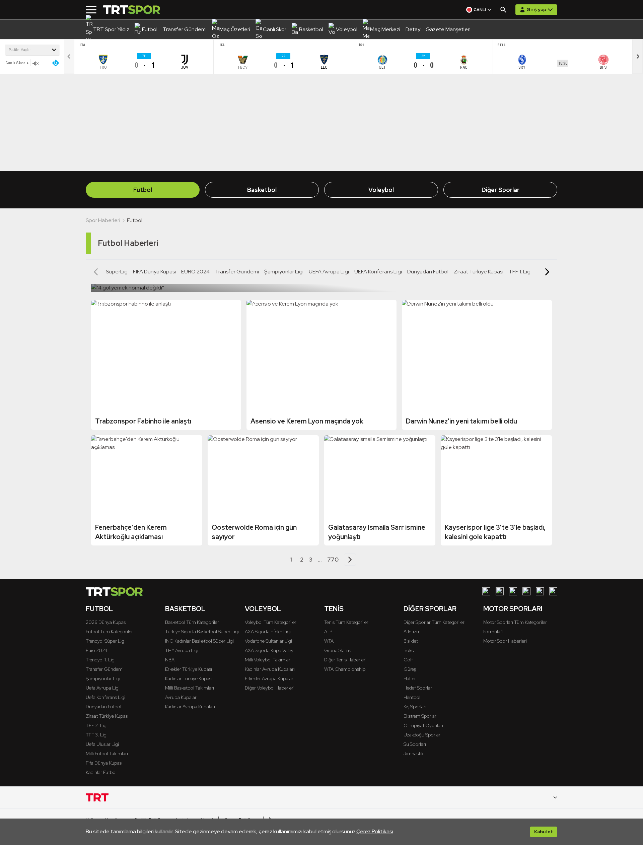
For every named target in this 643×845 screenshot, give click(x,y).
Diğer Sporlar (500, 190)
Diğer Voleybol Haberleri (269, 688)
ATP (328, 632)
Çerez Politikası (374, 831)
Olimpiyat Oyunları (423, 725)
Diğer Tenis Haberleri (345, 660)
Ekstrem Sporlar (420, 716)
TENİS (334, 608)
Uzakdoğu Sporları (422, 735)
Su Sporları (415, 744)
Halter (410, 678)
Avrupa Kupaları (181, 697)
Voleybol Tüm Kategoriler (270, 622)
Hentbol (412, 697)
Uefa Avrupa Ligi (103, 688)
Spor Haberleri (103, 220)
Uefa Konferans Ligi (105, 697)
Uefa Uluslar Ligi (102, 744)
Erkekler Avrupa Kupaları (269, 678)
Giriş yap (536, 9)
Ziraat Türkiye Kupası (478, 271)
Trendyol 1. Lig (100, 660)
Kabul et (543, 832)
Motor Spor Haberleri (505, 641)
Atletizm (412, 632)
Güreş (410, 669)
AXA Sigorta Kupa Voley (269, 650)
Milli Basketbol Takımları (189, 688)
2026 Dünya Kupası (106, 622)
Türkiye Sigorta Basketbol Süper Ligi (202, 632)
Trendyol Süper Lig (105, 641)
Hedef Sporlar (418, 688)
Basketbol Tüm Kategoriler (192, 622)
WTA (329, 641)
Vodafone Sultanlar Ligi (268, 641)
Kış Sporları (415, 707)
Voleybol (381, 190)
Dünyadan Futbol (427, 271)
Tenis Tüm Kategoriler (346, 622)
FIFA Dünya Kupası (154, 271)
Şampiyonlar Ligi (283, 271)
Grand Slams (337, 650)
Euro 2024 (97, 650)
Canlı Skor (15, 62)
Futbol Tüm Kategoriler (109, 632)
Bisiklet (411, 641)
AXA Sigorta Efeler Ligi (268, 632)
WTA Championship (345, 669)
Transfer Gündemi (237, 271)
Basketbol (262, 190)
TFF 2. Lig (96, 725)
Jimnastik (414, 754)
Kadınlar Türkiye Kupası (188, 678)
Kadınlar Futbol (101, 772)
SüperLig (117, 271)
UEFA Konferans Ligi (378, 271)
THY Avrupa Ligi (181, 650)
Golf (408, 660)
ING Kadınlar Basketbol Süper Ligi (199, 641)
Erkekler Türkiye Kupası (188, 669)
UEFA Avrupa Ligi (329, 271)
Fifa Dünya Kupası (104, 763)
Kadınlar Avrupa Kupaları (190, 707)
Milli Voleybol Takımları (268, 660)
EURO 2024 (195, 271)
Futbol (142, 190)
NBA (169, 660)
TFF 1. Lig (519, 271)
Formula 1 (493, 632)
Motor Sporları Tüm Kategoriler (515, 622)
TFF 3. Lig (96, 735)
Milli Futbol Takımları (107, 754)
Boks (409, 650)
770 (333, 559)
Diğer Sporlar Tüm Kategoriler (434, 622)
